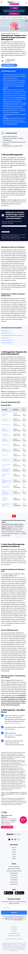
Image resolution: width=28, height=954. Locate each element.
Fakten (14, 849)
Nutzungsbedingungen (14, 933)
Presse (14, 856)
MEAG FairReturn (5, 444)
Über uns (14, 847)
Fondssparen (10, 391)
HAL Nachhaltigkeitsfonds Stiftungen (6, 481)
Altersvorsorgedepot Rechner (14, 871)
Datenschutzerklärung (14, 238)
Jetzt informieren (7, 827)
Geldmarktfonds (6, 333)
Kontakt (14, 851)
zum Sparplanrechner (7, 65)
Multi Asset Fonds (6, 340)
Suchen (26, 3)
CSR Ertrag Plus (5, 460)
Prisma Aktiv (4, 455)
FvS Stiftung (4, 419)
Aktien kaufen (14, 877)
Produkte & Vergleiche (17, 17)
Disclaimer (14, 931)
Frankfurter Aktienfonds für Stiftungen (5, 499)
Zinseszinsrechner (14, 873)
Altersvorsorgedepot (14, 866)
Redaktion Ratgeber (11, 59)
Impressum (14, 926)
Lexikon (15, 200)
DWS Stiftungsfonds (6, 424)
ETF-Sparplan (14, 879)
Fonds (8, 17)
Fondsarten (5, 337)
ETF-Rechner (14, 875)
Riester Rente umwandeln (14, 868)
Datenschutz (14, 929)
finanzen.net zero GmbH (6, 794)
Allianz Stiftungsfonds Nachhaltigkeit (5, 492)
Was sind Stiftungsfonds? (10, 136)
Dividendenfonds (6, 342)
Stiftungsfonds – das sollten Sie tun (13, 146)
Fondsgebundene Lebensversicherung (12, 335)
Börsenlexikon (14, 884)
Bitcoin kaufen (14, 882)
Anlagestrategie (11, 735)
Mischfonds (18, 189)
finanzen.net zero (14, 792)
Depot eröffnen (14, 4)
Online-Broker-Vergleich (14, 723)
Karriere (14, 854)
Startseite (3, 17)
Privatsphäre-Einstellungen (14, 935)
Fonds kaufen (15, 283)
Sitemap (14, 858)
